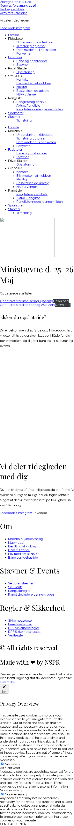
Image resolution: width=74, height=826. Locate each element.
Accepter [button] (48, 678)
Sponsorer (15, 113)
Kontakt (22, 79)
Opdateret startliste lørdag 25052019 (26, 301)
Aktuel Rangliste (28, 105)
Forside (13, 35)
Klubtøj (21, 87)
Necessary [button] (7, 760)
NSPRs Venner (26, 94)
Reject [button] (60, 678)
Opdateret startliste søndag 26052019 (27, 305)
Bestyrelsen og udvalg (32, 91)
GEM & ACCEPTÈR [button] (13, 824)
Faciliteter (15, 57)
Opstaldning (25, 72)
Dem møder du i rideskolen (36, 50)
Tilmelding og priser (30, 46)
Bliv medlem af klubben (33, 83)
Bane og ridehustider (31, 61)
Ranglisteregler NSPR (31, 102)
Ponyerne (23, 53)
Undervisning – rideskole (34, 42)
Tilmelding (24, 120)
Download (61, 301)
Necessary (12, 764)
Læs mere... (8, 682)
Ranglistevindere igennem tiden (39, 109)
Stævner (22, 65)
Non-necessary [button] (11, 790)
